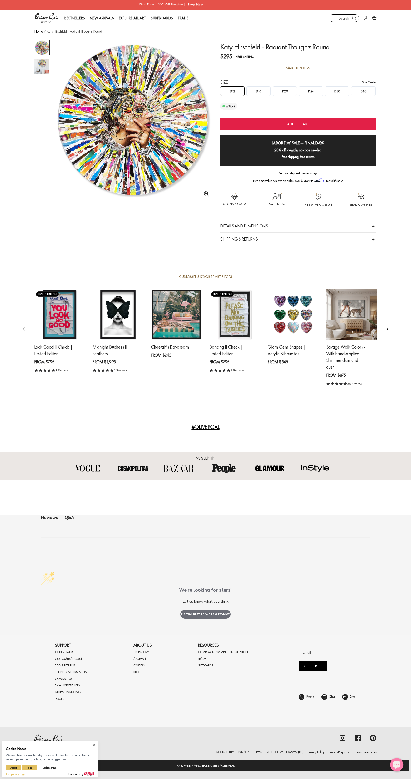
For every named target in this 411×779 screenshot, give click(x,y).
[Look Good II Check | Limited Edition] (59, 314)
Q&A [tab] (69, 517)
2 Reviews (237, 370)
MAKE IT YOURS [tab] (298, 68)
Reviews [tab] (49, 517)
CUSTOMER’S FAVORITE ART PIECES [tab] (205, 276)
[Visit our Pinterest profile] (373, 738)
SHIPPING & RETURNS (239, 239)
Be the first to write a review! (205, 614)
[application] (396, 764)
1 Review (62, 370)
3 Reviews (120, 370)
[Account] (365, 18)
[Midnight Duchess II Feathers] (118, 314)
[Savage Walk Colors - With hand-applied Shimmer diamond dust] (351, 314)
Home (38, 31)
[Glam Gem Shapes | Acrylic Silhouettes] (293, 314)
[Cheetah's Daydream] (176, 314)
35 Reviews (354, 383)
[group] (133, 120)
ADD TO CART (297, 124)
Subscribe (312, 665)
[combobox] (344, 18)
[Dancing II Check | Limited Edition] (234, 314)
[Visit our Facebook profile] (358, 738)
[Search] (354, 18)
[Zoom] (205, 194)
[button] (386, 328)
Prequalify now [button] (334, 180)
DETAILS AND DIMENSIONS (244, 226)
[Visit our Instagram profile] (342, 738)
